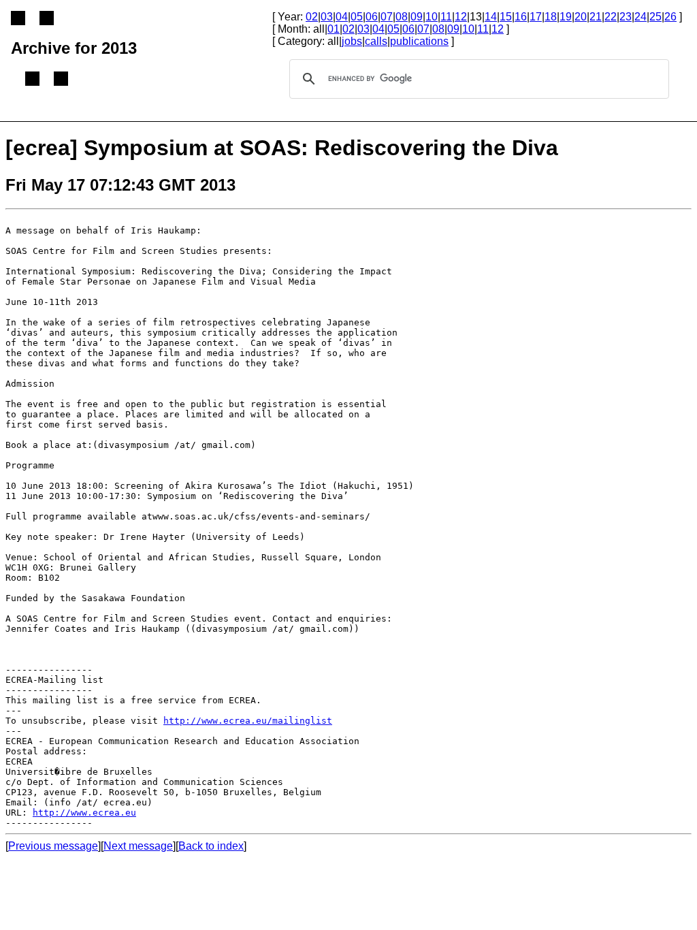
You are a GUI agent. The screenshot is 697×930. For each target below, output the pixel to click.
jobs (352, 41)
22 (610, 16)
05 (357, 16)
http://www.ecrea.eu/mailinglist (247, 721)
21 (595, 16)
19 (566, 16)
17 (536, 16)
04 (342, 16)
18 (551, 16)
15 (506, 16)
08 (401, 16)
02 (312, 16)
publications (419, 41)
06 (372, 16)
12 (461, 16)
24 (640, 16)
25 (655, 16)
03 (327, 16)
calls (376, 41)
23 (625, 16)
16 (521, 16)
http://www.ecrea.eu (84, 812)
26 (670, 16)
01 (333, 29)
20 (580, 16)
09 (416, 16)
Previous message (53, 846)
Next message (138, 846)
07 (386, 16)
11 (446, 16)
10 (431, 16)
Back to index (211, 846)
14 (491, 16)
